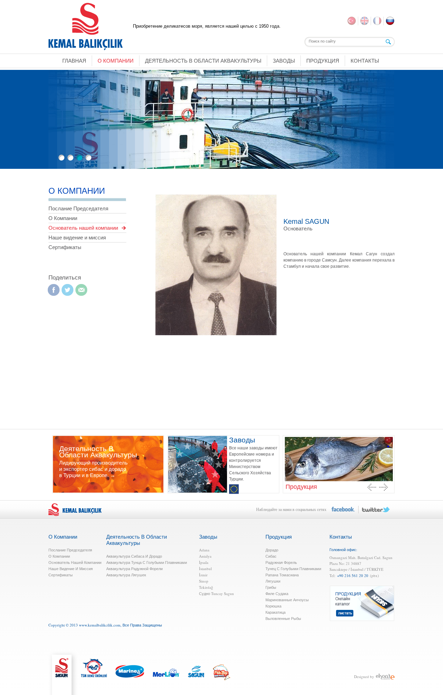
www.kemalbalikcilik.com (99, 625)
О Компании (62, 218)
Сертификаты (64, 247)
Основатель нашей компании (83, 228)
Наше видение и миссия (77, 237)
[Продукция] (338, 458)
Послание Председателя (78, 208)
